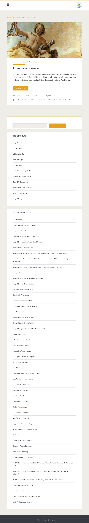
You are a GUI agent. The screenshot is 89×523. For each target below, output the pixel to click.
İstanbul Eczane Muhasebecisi (23, 248)
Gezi (41, 96)
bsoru (36, 62)
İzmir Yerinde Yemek (20, 193)
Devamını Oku (21, 88)
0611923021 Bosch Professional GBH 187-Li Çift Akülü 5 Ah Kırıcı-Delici (37, 480)
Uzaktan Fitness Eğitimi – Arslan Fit (25, 429)
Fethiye (62, 100)
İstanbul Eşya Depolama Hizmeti (23, 318)
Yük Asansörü (17, 165)
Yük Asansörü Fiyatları (20, 413)
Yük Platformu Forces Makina (23, 491)
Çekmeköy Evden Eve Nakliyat (23, 457)
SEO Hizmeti (17, 220)
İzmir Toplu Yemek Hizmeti (22, 502)
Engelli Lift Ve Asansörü (21, 295)
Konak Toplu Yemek (19, 334)
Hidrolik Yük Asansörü (20, 182)
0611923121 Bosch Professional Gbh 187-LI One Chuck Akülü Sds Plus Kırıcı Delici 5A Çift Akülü (43, 464)
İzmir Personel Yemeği (20, 452)
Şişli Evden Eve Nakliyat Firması (23, 396)
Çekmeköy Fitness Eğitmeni (22, 440)
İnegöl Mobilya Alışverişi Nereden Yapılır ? (27, 373)
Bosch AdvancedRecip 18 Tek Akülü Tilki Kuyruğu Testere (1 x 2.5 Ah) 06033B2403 (40, 253)
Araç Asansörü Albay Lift (21, 418)
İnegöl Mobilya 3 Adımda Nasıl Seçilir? (25, 306)
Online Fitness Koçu (20, 407)
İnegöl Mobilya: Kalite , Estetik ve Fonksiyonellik (29, 329)
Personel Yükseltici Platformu (23, 485)
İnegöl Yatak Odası (19, 143)
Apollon (29, 100)
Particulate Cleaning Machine (22, 171)
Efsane (38, 100)
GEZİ (70, 100)
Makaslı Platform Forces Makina (23, 301)
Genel (19, 96)
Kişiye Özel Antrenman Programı (24, 424)
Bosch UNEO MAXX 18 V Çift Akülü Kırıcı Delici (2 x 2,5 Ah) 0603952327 (38, 267)
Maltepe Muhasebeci (20, 273)
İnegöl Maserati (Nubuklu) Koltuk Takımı (26, 236)
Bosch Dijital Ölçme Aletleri (22, 176)
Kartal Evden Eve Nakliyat (21, 362)
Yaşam (48, 96)
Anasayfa (12, 17)
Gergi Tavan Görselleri (20, 231)
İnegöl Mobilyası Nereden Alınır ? (24, 284)
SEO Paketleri (17, 148)
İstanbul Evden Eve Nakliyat (22, 188)
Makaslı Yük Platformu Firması (23, 290)
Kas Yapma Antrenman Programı (24, 357)
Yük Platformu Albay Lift (21, 385)
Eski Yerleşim (50, 100)
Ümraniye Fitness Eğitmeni (22, 446)
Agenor (19, 100)
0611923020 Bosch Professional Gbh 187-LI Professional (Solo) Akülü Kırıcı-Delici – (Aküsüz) (41, 472)
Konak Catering (18, 368)
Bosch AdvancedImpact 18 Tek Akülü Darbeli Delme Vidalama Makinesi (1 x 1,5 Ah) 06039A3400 (40, 260)
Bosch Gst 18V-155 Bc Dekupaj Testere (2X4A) (28, 278)
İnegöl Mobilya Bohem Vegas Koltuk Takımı (27, 242)
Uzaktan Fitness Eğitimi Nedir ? (23, 323)
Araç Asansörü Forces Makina (23, 379)
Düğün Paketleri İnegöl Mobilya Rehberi (26, 496)
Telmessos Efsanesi (44, 40)
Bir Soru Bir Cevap (44, 520)
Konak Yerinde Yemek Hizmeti (23, 312)
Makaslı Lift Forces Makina (22, 351)
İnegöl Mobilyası (18, 199)
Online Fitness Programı (21, 435)
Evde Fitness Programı (20, 390)
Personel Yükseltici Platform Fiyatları (25, 225)
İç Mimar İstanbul (18, 154)
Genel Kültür (30, 96)
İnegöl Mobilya (18, 160)
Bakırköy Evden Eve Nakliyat (22, 340)
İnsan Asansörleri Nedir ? (21, 345)
